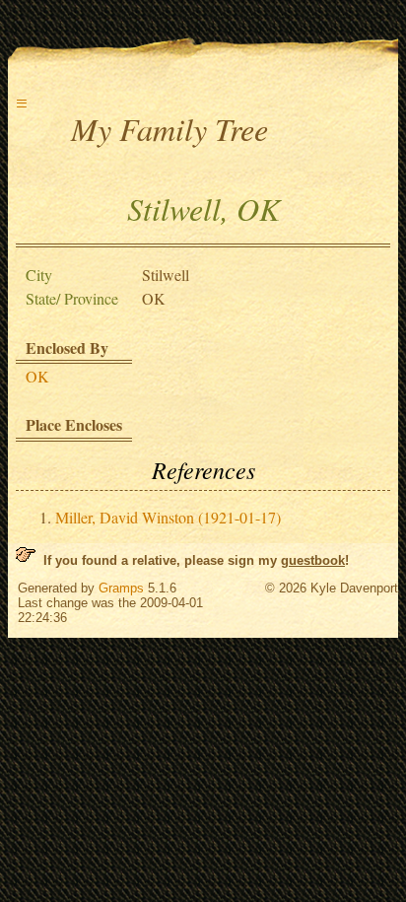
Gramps (121, 588)
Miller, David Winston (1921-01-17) (168, 517)
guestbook (313, 560)
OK (37, 376)
